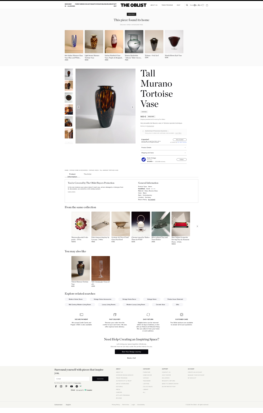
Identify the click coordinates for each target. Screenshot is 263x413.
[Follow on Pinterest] (66, 386)
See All (69, 5)
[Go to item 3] (69, 97)
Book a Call (131, 358)
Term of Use (125, 405)
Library (111, 4)
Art (94, 4)
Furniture (78, 4)
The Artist (87, 174)
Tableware (104, 4)
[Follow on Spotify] (76, 386)
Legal (133, 405)
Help (178, 5)
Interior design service (124, 375)
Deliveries (166, 378)
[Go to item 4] (69, 109)
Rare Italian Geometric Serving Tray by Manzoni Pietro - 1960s (180, 240)
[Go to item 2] (69, 86)
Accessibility (141, 405)
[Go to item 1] (69, 74)
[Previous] (78, 107)
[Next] (132, 107)
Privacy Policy (77, 383)
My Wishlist (192, 378)
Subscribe (100, 379)
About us (154, 5)
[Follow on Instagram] (61, 386)
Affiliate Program (123, 395)
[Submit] (186, 5)
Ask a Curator (179, 140)
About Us (119, 372)
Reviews (119, 398)
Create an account (195, 372)
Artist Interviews (122, 384)
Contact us (166, 372)
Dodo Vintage (151, 158)
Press (118, 389)
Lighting (90, 4)
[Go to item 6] (69, 133)
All (144, 392)
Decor (84, 4)
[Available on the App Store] (90, 386)
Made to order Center (170, 384)
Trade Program (167, 5)
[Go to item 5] (69, 121)
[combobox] (186, 5)
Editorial (119, 387)
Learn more (71, 192)
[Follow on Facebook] (55, 386)
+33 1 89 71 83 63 (182, 142)
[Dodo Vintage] (144, 159)
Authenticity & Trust (124, 381)
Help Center (166, 375)
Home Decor (147, 375)
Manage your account (196, 375)
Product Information (72, 175)
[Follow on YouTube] (71, 386)
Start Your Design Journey (131, 352)
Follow (181, 159)
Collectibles (148, 387)
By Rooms (72, 5)
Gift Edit (115, 5)
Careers (119, 392)
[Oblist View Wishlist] (203, 5)
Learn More (178, 133)
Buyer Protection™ (169, 387)
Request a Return (168, 381)
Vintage (98, 4)
